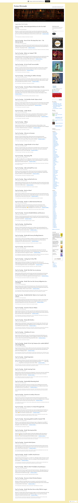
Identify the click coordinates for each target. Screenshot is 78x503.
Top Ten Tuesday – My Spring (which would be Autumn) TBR (30, 419)
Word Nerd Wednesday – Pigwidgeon (57, 108)
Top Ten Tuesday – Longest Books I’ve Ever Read (26, 144)
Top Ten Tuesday (27, 36)
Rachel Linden (39, 328)
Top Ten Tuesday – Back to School (23, 190)
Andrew (56, 114)
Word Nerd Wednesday (56, 185)
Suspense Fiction (36, 290)
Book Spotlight (55, 137)
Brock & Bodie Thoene (39, 437)
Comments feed (55, 265)
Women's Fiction (55, 184)
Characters (54, 140)
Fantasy (54, 147)
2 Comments (35, 277)
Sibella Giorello (28, 497)
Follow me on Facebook (55, 229)
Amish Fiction (55, 132)
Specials (54, 174)
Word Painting (55, 186)
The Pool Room (30, 20)
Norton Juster (18, 450)
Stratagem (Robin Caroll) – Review (57, 103)
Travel (33, 415)
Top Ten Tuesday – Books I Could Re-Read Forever (27, 454)
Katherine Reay (39, 414)
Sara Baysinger (24, 365)
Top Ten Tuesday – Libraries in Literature (25, 133)
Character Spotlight (55, 139)
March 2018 (54, 200)
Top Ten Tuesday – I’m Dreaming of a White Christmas (28, 75)
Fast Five (54, 148)
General (54, 150)
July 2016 (54, 219)
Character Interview (55, 138)
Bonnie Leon (34, 496)
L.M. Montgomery (28, 328)
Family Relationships (26, 95)
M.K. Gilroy (19, 497)
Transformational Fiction (56, 182)
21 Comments (36, 186)
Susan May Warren (31, 291)
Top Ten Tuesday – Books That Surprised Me (26, 430)
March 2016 (54, 223)
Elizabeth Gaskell (42, 327)
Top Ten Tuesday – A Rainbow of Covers (24, 332)
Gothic (24, 118)
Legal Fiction (54, 158)
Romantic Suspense (37, 163)
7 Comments (37, 95)
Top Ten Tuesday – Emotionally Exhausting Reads (27, 381)
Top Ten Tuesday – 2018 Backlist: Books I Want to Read (28, 99)
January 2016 (54, 225)
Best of (40, 49)
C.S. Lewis (32, 315)
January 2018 (54, 202)
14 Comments (47, 49)
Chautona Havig (39, 402)
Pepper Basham (36, 328)
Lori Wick (18, 316)
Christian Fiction (19, 36)
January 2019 (54, 191)
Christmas (25, 83)
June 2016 (54, 220)
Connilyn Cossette (42, 254)
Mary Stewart (18, 415)
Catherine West (38, 254)
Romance (34, 163)
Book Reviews (19, 60)
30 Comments (32, 175)
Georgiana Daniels (19, 389)
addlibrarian (56, 123)
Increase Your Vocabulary (56, 156)
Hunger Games (19, 438)
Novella (23, 209)
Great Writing (54, 152)
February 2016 (54, 224)
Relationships (33, 95)
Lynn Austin (26, 353)
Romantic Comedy (55, 171)
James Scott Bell (41, 376)
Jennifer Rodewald (23, 255)
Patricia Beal (28, 438)
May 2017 (54, 210)
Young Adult (54, 188)
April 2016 (54, 222)
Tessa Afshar (28, 316)
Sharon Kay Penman (39, 389)
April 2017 (54, 211)
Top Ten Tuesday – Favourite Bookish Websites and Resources (30, 213)
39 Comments (36, 231)
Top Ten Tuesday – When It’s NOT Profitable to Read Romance (30, 467)
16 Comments (43, 291)
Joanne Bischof (19, 353)
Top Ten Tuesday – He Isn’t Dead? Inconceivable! (27, 64)
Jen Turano (43, 496)
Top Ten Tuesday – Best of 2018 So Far (24, 246)
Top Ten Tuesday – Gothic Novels (23, 111)
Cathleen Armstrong (34, 402)
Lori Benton (32, 328)
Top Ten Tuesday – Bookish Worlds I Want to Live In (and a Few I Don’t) (30, 295)
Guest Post (54, 153)
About (16, 20)
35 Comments (41, 485)
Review (54, 168)
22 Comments (38, 60)
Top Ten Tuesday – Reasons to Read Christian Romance (28, 478)
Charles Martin (30, 364)
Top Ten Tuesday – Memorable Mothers (24, 320)
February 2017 (54, 213)
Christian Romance (24, 485)
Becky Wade (34, 254)
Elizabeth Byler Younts (39, 352)
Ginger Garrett (37, 364)
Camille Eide (37, 496)
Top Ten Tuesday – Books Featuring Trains (25, 369)
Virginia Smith (33, 365)
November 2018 (55, 193)
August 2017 (54, 207)
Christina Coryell (19, 291)
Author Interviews (55, 133)
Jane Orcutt (40, 496)
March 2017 (54, 212)
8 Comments (32, 83)
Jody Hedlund (44, 376)
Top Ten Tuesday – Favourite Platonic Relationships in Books (29, 87)
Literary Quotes (55, 159)
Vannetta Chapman (28, 365)
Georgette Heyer (33, 462)
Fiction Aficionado (20, 6)
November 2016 (55, 216)
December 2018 (55, 192)
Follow (54, 33)
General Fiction (27, 60)
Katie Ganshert (28, 255)
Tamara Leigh (32, 497)
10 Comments (27, 129)
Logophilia (54, 160)
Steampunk (54, 177)
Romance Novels (33, 474)
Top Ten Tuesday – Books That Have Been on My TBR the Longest (31, 489)
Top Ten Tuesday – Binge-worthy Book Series (26, 179)
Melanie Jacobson (55, 246)
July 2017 (54, 208)
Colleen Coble (33, 364)
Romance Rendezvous (55, 170)
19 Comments (27, 339)
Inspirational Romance (56, 157)
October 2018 (54, 194)
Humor (35, 209)
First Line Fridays (55, 149)
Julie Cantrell (32, 389)
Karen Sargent (41, 364)
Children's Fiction (19, 376)
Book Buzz (54, 135)
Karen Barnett (23, 353)
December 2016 (55, 215)
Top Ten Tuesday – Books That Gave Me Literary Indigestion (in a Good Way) (31, 282)
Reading (18, 140)
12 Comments (31, 36)
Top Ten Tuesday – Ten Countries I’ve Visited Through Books (29, 407)
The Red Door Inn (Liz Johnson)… (58, 126)
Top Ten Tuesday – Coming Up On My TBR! (26, 259)
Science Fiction (55, 173)
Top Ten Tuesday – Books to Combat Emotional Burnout (28, 201)
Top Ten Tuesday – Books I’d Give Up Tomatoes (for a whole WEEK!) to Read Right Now (32, 344)
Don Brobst (29, 414)
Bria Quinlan (29, 402)
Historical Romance (30, 49)
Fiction (29, 140)
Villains (25, 129)
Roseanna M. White (34, 353)
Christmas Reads (29, 83)
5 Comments (27, 426)
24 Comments (39, 266)
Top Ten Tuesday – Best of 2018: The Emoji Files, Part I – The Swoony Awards (29, 41)
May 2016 (54, 221)
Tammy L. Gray (35, 255)
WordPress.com (55, 266)
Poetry (54, 166)
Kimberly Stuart (24, 328)
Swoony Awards (43, 49)
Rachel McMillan (23, 415)
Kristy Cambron (45, 315)
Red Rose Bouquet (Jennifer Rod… (58, 118)
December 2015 (55, 226)
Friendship (30, 95)
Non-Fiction (54, 164)
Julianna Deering (41, 315)
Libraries (31, 140)
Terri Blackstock (39, 291)
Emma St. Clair (55, 254)
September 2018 (55, 195)
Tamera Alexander (27, 377)
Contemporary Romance (24, 49)
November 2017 (55, 204)
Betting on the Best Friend (56, 245)
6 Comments (21, 164)
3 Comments (35, 415)
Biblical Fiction (55, 134)
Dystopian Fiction (55, 145)
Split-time (54, 176)
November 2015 (55, 227)
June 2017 (54, 209)
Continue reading (31, 47)
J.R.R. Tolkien (23, 291)
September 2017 (55, 206)
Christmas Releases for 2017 (22, 20)
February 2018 (54, 201)
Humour (37, 209)
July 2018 (54, 197)
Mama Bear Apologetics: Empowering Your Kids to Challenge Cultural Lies (56, 242)
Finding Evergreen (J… (58, 117)
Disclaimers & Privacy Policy (41, 20)
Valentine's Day (37, 485)
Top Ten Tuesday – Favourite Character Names (26, 307)
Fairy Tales (54, 146)
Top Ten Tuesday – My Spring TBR (23, 156)
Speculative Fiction (31, 290)
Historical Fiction (28, 327)
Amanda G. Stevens (30, 254)
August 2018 (54, 196)
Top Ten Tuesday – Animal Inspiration (24, 357)
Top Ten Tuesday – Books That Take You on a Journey (28, 270)
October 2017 (54, 205)
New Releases (23, 36)
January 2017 (54, 214)
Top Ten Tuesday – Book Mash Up (23, 224)
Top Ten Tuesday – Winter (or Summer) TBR (26, 53)
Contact (34, 20)
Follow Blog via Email (55, 26)
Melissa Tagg (21, 316)
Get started (47, 1)
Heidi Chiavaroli (19, 255)
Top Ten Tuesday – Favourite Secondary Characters (27, 394)
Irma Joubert (37, 376)
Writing (54, 187)
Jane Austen (16, 328)
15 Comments (47, 353)
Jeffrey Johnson (54, 251)
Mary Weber (25, 438)
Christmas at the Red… (58, 125)
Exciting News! (55, 102)
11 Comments (42, 209)
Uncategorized (55, 183)
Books (27, 140)
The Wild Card (54, 253)
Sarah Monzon (30, 415)
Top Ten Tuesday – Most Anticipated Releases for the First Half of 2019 (30, 27)
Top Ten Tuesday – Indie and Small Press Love (26, 168)
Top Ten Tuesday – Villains (21, 122)
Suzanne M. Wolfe (44, 389)
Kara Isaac (36, 414)
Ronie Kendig (31, 255)
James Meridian (55, 239)
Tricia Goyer (35, 497)
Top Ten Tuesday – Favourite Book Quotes (25, 442)
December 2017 (55, 203)
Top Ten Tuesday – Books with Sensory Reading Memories (29, 235)
